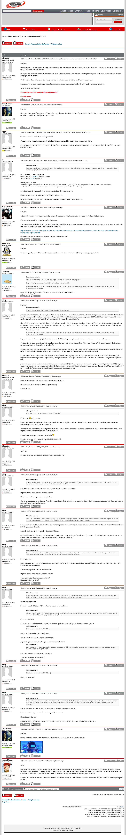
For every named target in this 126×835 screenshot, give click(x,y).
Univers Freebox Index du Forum (37, 44)
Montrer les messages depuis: (12, 789)
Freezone (95, 11)
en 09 (32, 179)
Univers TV (78, 11)
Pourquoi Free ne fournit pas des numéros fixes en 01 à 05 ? (24, 37)
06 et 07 (35, 176)
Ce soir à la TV (118, 11)
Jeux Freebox (106, 11)
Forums (87, 11)
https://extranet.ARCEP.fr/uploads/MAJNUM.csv (36, 493)
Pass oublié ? (118, 19)
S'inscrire (120, 15)
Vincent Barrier (76, 828)
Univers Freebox (67, 830)
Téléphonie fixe (56, 44)
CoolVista (47, 828)
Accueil (63, 11)
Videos (70, 11)
